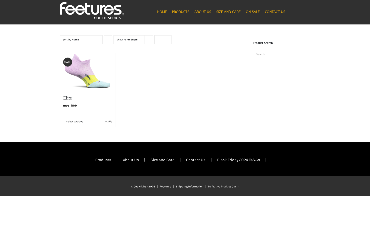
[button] (304, 12)
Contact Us (195, 159)
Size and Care (162, 159)
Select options (74, 121)
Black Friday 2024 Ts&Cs (238, 159)
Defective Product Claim (223, 186)
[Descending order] (108, 39)
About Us (131, 159)
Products (103, 159)
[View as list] (167, 40)
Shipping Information (189, 186)
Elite (67, 98)
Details (108, 121)
